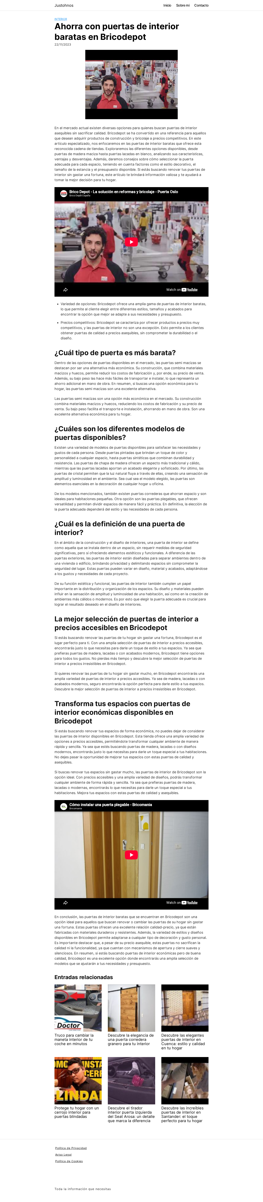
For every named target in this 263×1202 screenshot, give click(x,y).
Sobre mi (182, 5)
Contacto (201, 5)
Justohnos (63, 5)
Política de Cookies (69, 1161)
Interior (60, 19)
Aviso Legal (63, 1154)
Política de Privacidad (71, 1148)
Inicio (167, 5)
